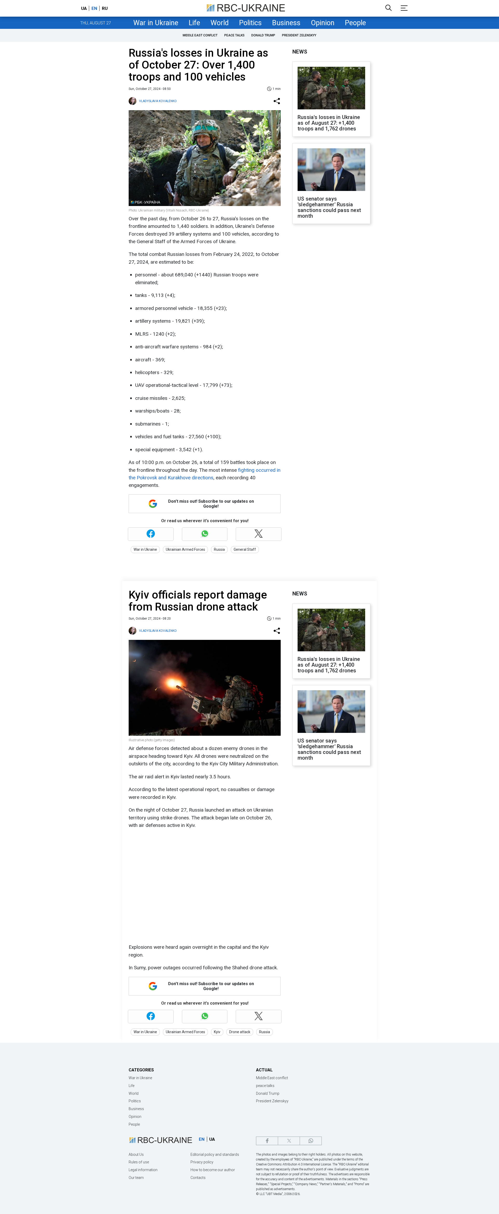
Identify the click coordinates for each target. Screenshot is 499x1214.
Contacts (198, 1178)
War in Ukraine (155, 23)
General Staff (245, 549)
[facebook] (267, 1141)
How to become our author (213, 1170)
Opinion (322, 23)
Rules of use (139, 1162)
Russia (219, 549)
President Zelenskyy (299, 35)
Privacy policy (202, 1162)
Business (286, 23)
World (220, 23)
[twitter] (289, 1141)
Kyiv (217, 1032)
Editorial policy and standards (215, 1154)
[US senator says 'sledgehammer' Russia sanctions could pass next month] (331, 170)
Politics (250, 23)
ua (84, 8)
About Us (136, 1154)
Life (194, 23)
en (94, 8)
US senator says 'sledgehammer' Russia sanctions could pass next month (329, 207)
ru (105, 8)
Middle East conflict (200, 35)
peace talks (234, 35)
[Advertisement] (331, 314)
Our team (136, 1178)
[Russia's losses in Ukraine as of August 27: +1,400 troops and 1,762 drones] (331, 88)
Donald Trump (263, 35)
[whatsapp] (311, 1141)
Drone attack (239, 1032)
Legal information (143, 1170)
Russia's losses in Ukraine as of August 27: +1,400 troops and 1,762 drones (329, 122)
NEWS (299, 52)
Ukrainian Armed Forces (185, 549)
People (355, 23)
